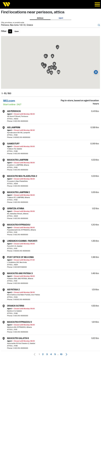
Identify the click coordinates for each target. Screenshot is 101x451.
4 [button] (51, 354)
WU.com (9, 100)
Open (16, 31)
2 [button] (43, 354)
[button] (66, 354)
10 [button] (61, 354)
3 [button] (47, 354)
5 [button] (55, 354)
